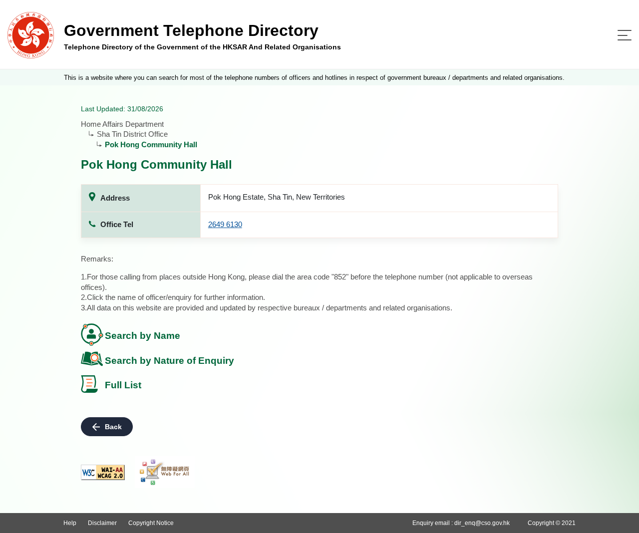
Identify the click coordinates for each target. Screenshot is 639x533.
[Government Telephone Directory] (30, 34)
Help (69, 523)
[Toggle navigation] (625, 35)
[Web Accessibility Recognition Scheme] (165, 472)
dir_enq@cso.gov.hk (482, 523)
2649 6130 (225, 224)
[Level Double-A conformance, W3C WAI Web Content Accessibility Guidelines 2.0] (103, 472)
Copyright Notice (151, 523)
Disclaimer (102, 523)
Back (113, 427)
